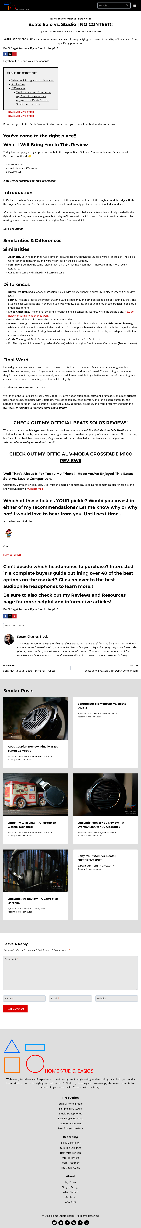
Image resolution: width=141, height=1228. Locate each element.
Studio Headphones (70, 1113)
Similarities (18, 84)
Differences (18, 88)
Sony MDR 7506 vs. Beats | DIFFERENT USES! (29, 668)
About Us (70, 1202)
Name (9, 998)
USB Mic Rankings (70, 1147)
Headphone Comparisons (63, 19)
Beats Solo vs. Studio (15, 625)
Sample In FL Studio (70, 1108)
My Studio (70, 1197)
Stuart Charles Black (52, 31)
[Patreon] (80, 1222)
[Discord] (86, 1222)
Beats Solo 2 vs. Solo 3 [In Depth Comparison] (111, 668)
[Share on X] (10, 54)
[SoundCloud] (67, 1222)
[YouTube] (54, 1222)
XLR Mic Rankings (70, 1143)
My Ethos (70, 1182)
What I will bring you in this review (32, 80)
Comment (11, 959)
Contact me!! (35, 488)
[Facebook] (60, 1222)
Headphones (84, 19)
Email (55, 998)
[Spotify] (73, 1222)
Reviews (80, 595)
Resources (114, 595)
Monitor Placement (70, 1123)
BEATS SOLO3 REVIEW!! (100, 422)
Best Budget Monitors (70, 1118)
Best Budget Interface (70, 1128)
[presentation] (35, 718)
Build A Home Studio (71, 1103)
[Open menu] (135, 5)
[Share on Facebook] (5, 54)
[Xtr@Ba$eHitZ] (12, 554)
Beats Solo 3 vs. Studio (21, 115)
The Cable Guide (70, 1167)
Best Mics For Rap (70, 1152)
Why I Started (70, 1192)
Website (101, 998)
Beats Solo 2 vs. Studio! (21, 111)
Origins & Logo (70, 1187)
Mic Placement (70, 1157)
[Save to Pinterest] (14, 54)
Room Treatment (70, 1162)
